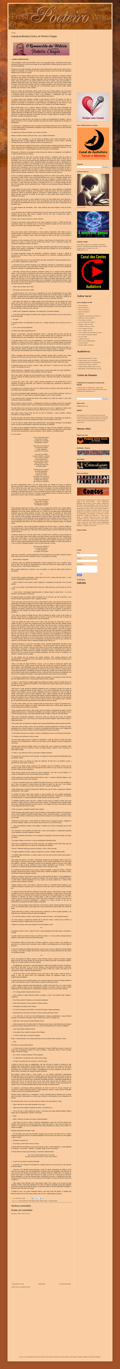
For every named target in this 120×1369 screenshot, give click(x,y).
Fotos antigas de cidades (85, 320)
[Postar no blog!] (37, 1198)
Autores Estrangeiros (84, 309)
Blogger (98, 1357)
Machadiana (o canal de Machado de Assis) (89, 368)
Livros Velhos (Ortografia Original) (87, 334)
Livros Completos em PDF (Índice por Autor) (90, 332)
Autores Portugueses (84, 311)
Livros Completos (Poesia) (85, 328)
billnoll (85, 1357)
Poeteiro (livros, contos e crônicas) (87, 364)
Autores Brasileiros (83, 307)
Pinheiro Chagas (35, 1200)
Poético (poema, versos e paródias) (87, 360)
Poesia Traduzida (83, 343)
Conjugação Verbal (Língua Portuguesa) (89, 316)
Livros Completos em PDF (85, 330)
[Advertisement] (41, 1269)
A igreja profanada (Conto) (24, 1200)
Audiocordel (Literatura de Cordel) (87, 358)
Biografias (81, 314)
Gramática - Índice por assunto (86, 326)
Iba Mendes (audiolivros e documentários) (89, 362)
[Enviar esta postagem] (32, 1198)
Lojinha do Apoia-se (83, 338)
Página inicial (41, 1284)
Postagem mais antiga (65, 1284)
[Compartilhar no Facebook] (41, 1198)
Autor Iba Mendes (83, 305)
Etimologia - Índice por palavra (86, 318)
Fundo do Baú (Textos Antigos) (86, 322)
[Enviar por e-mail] (35, 1198)
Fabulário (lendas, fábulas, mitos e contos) (89, 366)
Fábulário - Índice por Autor (85, 324)
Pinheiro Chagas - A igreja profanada (48, 1200)
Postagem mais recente (18, 1284)
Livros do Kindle (82, 336)
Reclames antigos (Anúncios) (86, 345)
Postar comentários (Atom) (23, 1287)
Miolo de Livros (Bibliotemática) (86, 341)
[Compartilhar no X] (39, 1198)
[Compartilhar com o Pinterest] (42, 1198)
